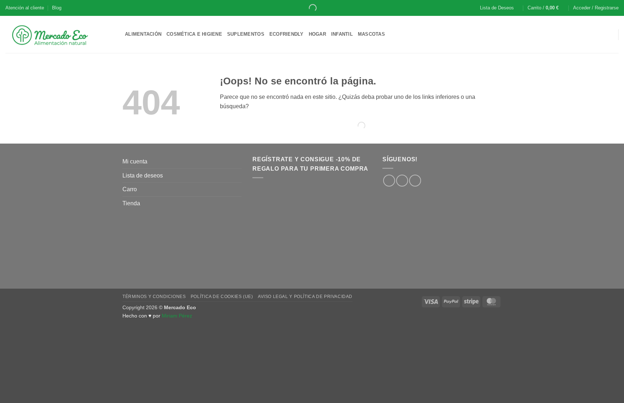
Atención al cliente (24, 7)
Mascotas (371, 34)
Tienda (131, 203)
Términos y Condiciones (154, 296)
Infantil (342, 34)
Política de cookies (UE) (222, 296)
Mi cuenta (134, 161)
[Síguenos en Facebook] (389, 181)
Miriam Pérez (177, 316)
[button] (546, 8)
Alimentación (143, 34)
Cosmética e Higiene (194, 34)
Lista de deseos (142, 175)
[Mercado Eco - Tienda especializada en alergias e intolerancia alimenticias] (59, 34)
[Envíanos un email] (415, 181)
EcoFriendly (286, 34)
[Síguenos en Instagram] (402, 181)
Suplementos (245, 34)
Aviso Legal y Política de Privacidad (305, 296)
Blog (56, 7)
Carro (129, 189)
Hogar (317, 34)
